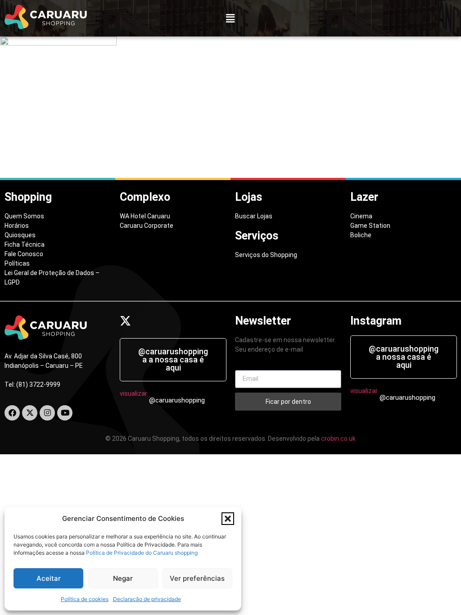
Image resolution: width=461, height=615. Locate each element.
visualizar (133, 393)
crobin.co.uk (338, 438)
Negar (123, 578)
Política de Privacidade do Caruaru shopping (142, 552)
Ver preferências (197, 578)
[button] (227, 518)
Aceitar (48, 578)
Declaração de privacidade (147, 599)
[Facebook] (12, 413)
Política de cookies (84, 599)
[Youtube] (64, 413)
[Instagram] (47, 413)
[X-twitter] (29, 413)
